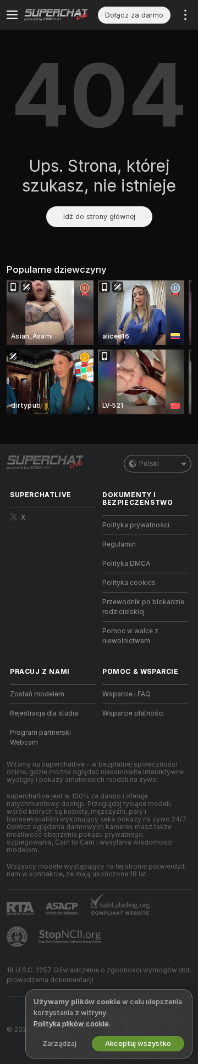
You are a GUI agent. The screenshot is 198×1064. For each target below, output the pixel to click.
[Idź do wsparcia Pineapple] (18, 936)
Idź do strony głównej (99, 216)
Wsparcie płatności (133, 713)
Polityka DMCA (126, 563)
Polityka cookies (129, 583)
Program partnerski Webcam (40, 737)
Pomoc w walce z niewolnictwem (130, 636)
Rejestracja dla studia (44, 713)
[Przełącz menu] (12, 15)
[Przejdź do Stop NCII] (70, 936)
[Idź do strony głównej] (61, 14)
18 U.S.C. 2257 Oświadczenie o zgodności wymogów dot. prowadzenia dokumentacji (99, 975)
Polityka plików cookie (71, 1024)
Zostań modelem (37, 694)
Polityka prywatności (135, 525)
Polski (149, 464)
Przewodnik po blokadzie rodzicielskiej (143, 607)
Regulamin (119, 544)
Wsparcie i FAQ (126, 694)
